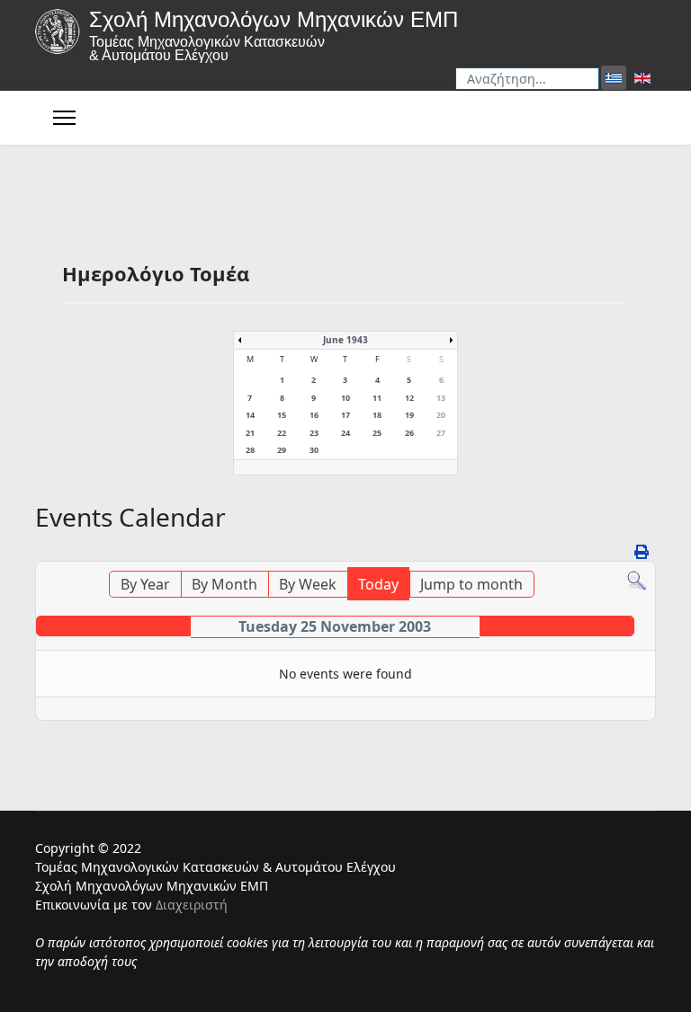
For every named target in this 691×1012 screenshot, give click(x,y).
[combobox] (527, 78)
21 (250, 433)
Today (378, 584)
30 (314, 450)
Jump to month (471, 584)
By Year (145, 584)
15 (281, 415)
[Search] (636, 581)
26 (409, 433)
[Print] (642, 552)
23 (314, 433)
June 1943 (345, 339)
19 (409, 415)
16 (314, 415)
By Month (224, 584)
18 (376, 415)
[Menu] (64, 118)
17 (345, 415)
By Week (308, 584)
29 (281, 450)
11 (376, 398)
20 (440, 415)
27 (440, 433)
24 (345, 433)
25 (376, 433)
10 (345, 398)
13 (440, 398)
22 (281, 433)
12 (409, 398)
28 (250, 450)
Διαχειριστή (192, 904)
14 (250, 415)
